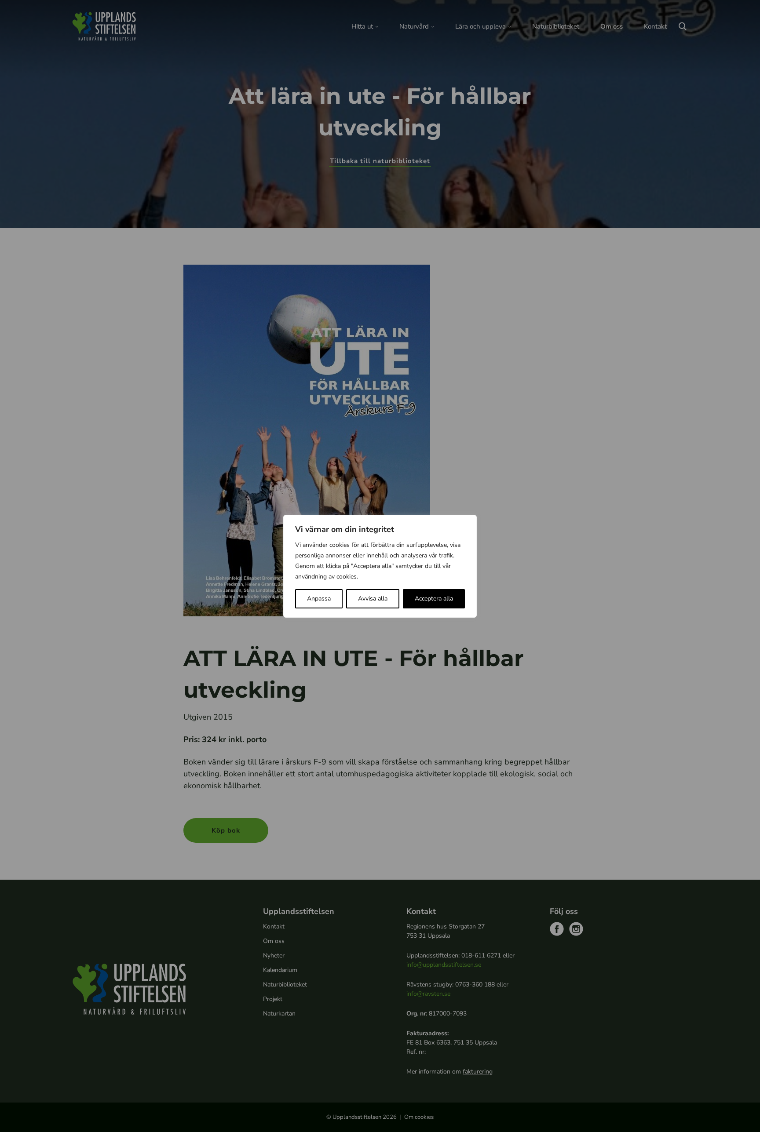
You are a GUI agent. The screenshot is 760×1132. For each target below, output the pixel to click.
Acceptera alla (434, 598)
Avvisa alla (372, 598)
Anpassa (319, 598)
